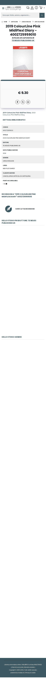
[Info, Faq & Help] (36, 8)
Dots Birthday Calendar (23, 310)
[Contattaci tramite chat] (27, 8)
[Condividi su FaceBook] (17, 102)
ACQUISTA (24, 274)
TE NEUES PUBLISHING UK (11, 145)
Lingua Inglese (8, 161)
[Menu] (3, 8)
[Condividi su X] (23, 102)
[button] (42, 8)
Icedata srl (21, 673)
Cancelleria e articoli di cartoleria (16, 176)
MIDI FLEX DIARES (9, 168)
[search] (42, 15)
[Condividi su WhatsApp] (28, 102)
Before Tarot (23, 632)
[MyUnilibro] (32, 8)
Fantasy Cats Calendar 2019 (23, 476)
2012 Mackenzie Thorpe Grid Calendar (23, 258)
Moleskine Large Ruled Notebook (23, 372)
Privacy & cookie (30, 673)
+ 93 (4, 184)
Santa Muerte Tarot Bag (23, 424)
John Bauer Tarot (23, 528)
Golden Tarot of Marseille (23, 580)
